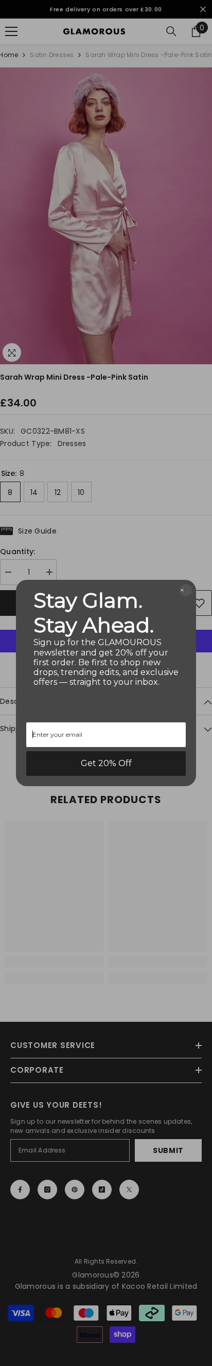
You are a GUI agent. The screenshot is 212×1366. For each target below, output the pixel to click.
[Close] (186, 590)
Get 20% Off (106, 763)
